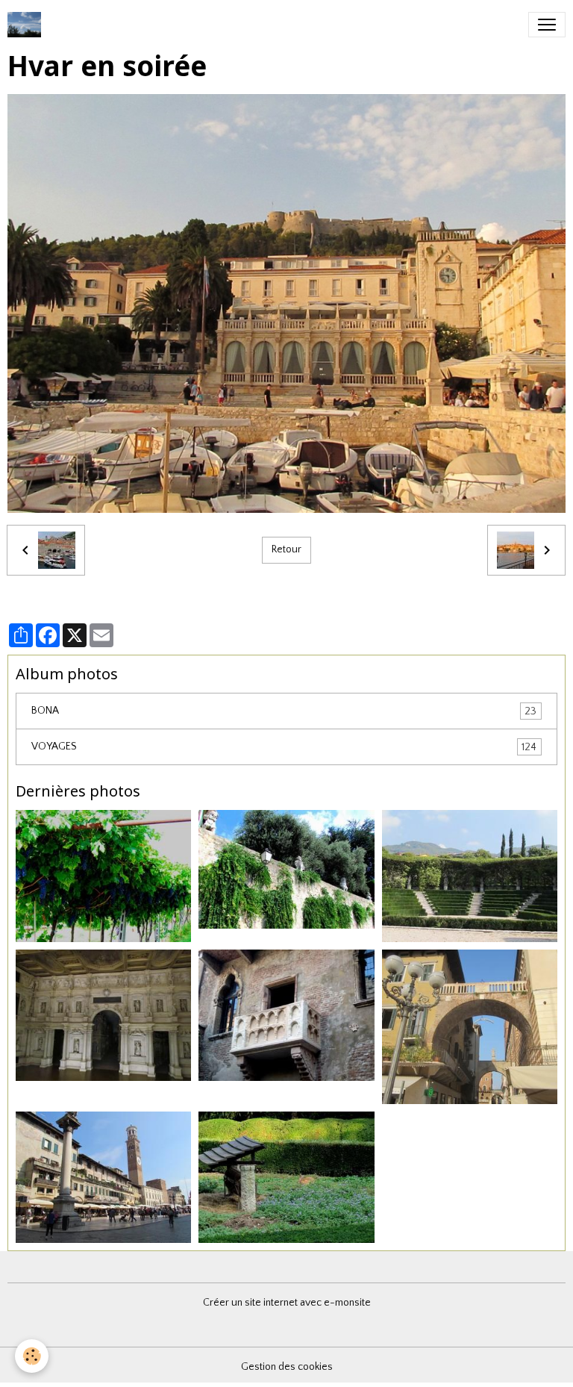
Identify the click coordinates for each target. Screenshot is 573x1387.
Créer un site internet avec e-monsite (287, 1303)
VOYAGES (283, 747)
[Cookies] (31, 1356)
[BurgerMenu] (547, 24)
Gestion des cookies (287, 1367)
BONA (283, 711)
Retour (286, 549)
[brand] (27, 24)
